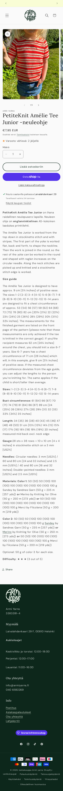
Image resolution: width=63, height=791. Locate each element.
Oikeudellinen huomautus (33, 784)
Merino (7, 532)
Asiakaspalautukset (18, 712)
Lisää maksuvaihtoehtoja (31, 185)
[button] (7, 15)
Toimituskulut (23, 134)
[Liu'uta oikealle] (38, 105)
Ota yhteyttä (14, 716)
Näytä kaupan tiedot (18, 203)
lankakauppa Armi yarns (31, 770)
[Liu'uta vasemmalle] (24, 105)
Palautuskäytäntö (28, 774)
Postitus (11, 708)
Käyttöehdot (14, 779)
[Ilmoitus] (57, 3)
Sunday (49, 523)
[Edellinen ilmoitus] (6, 3)
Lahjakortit (13, 721)
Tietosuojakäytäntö (50, 774)
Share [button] (9, 569)
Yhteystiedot (51, 779)
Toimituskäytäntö (33, 779)
